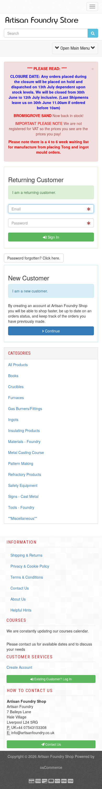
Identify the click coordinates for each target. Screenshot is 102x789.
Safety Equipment (22, 485)
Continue (52, 330)
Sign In (53, 237)
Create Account (19, 667)
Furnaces (16, 397)
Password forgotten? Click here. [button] (33, 258)
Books (13, 375)
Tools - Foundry (21, 507)
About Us (18, 599)
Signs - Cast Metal (23, 496)
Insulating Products (24, 430)
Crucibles (16, 386)
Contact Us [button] (52, 744)
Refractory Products (24, 474)
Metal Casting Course (26, 452)
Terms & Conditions (26, 577)
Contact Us (19, 588)
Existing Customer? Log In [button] (52, 679)
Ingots (13, 419)
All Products (18, 364)
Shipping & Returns (26, 555)
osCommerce (51, 767)
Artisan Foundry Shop (56, 756)
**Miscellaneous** (22, 518)
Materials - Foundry (24, 441)
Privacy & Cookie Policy (29, 566)
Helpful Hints (20, 610)
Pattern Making (20, 463)
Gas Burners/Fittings (25, 408)
